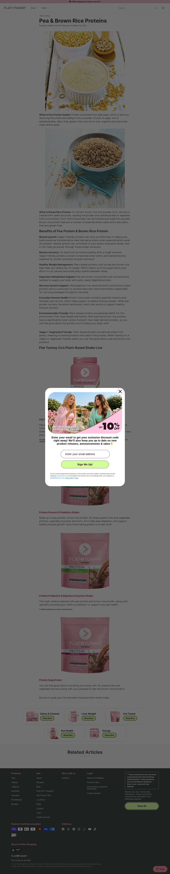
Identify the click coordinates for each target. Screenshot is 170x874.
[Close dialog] (120, 391)
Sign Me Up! (85, 464)
